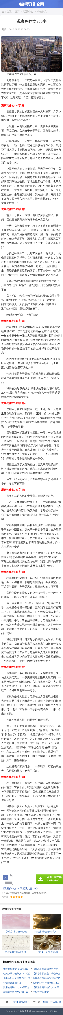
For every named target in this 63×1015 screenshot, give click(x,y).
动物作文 (42, 11)
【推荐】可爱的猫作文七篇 (17, 978)
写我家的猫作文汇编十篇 (15, 992)
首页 (17, 11)
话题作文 (28, 11)
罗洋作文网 (25, 1011)
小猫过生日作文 (41, 992)
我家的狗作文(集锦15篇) (15, 969)
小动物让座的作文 (12, 983)
